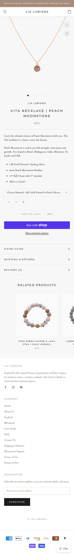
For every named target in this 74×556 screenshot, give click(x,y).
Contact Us (10, 440)
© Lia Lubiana (37, 519)
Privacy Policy (11, 462)
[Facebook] (5, 387)
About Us (9, 411)
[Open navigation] (5, 11)
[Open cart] (69, 11)
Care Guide (10, 428)
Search (7, 406)
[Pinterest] (21, 387)
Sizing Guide (14, 249)
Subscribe (17, 502)
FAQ (6, 434)
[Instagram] (13, 387)
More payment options (37, 233)
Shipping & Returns (19, 259)
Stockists (8, 417)
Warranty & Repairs (14, 451)
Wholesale (9, 423)
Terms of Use (11, 457)
